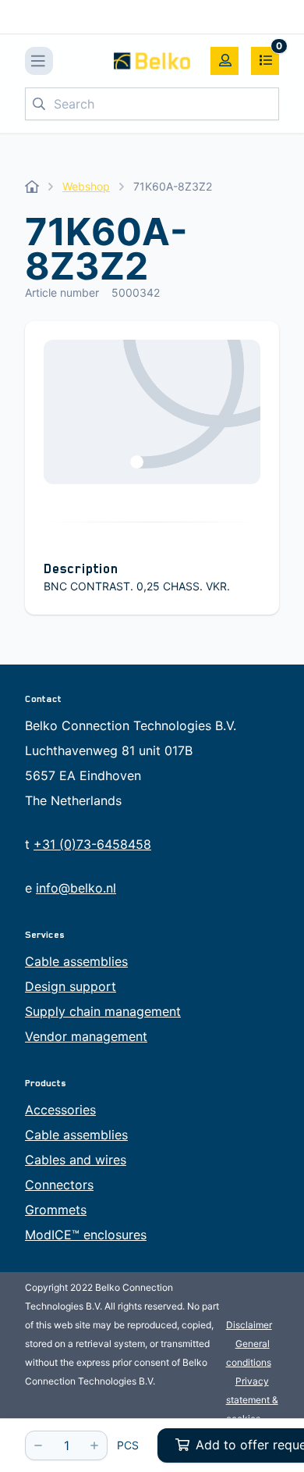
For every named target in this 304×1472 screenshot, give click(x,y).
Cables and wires (75, 1159)
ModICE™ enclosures (86, 1234)
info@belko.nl (76, 888)
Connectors (59, 1184)
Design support (70, 986)
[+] (94, 1445)
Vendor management (86, 1036)
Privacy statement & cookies (252, 1399)
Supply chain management (103, 1011)
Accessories (60, 1109)
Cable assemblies (76, 961)
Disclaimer (249, 1325)
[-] (38, 1445)
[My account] (224, 61)
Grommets (56, 1209)
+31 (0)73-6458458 (92, 844)
